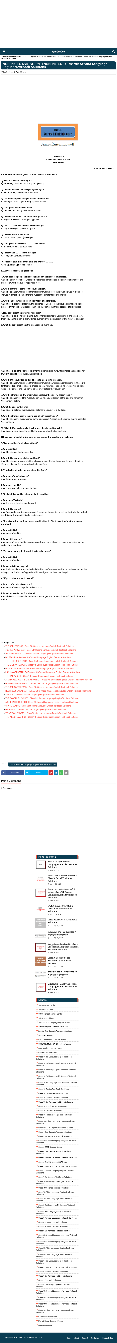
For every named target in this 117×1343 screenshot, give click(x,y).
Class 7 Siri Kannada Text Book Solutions (55, 1177)
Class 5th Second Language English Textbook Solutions (56, 1142)
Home (3, 57)
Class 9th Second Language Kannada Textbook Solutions (56, 1292)
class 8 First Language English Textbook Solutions (54, 1212)
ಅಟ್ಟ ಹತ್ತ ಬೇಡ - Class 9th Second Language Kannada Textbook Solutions (62, 987)
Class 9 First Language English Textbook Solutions (54, 1262)
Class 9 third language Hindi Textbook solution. (53, 1285)
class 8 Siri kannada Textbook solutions (54, 1231)
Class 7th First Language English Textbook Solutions (54, 1182)
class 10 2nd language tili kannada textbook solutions (56, 1077)
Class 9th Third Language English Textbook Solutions (55, 1311)
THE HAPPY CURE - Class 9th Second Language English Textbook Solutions (39, 676)
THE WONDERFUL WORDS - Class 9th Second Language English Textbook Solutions (42, 698)
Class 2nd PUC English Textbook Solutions (55, 1128)
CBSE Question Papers (47, 1052)
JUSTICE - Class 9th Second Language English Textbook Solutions (34, 694)
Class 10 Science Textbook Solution (53, 1098)
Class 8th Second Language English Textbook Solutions (56, 1242)
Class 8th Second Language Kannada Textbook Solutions (56, 1236)
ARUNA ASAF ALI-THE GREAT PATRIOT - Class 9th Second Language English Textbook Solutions (48, 680)
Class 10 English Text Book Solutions (53, 1089)
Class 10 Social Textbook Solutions (52, 1106)
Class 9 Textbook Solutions (49, 1280)
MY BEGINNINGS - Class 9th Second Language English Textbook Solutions (38, 657)
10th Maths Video (45, 1010)
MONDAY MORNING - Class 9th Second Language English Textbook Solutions (39, 668)
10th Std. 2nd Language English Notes (54, 1022)
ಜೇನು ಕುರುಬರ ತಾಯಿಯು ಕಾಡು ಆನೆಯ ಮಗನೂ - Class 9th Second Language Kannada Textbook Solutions (62, 893)
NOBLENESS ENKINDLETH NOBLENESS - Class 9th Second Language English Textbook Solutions (48, 691)
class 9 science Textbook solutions (53, 1272)
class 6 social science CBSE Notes (52, 1162)
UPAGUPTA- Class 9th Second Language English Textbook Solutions (35, 709)
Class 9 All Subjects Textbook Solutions (62, 921)
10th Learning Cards (46, 1005)
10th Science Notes (46, 1018)
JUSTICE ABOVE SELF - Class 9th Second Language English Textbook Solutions (40, 650)
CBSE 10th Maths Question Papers (52, 1040)
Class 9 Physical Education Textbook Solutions (57, 1267)
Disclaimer (95, 1338)
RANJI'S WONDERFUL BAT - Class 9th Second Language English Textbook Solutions (42, 672)
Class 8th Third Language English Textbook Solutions (55, 1249)
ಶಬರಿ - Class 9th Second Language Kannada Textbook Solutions (62, 864)
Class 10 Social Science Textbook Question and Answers (59, 961)
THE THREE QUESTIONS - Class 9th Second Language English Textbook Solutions (41, 661)
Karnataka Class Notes (47, 1317)
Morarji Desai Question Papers (50, 1321)
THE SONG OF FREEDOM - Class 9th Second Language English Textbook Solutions (41, 687)
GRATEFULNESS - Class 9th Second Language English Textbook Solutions (38, 706)
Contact (85, 1338)
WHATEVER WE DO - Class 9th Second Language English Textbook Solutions (39, 654)
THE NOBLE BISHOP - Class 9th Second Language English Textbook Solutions (39, 646)
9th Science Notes (45, 1035)
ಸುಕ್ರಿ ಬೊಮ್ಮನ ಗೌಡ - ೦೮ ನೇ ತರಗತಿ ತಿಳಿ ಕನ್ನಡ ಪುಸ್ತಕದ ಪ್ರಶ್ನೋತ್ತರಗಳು (62, 933)
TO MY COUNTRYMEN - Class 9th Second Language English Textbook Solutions (40, 713)
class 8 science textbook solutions (53, 1226)
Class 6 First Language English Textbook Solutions (54, 1152)
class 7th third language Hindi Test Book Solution (54, 1200)
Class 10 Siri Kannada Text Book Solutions (55, 1102)
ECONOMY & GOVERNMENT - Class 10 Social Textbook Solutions (62, 878)
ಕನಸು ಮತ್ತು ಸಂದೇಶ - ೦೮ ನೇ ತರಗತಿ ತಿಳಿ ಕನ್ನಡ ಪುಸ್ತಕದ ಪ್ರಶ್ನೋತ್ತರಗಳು (62, 973)
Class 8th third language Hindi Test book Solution (54, 1255)
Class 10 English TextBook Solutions (53, 1093)
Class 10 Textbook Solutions (50, 1110)
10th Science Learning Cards (50, 1014)
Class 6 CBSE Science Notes (50, 1147)
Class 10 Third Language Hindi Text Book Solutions (54, 1116)
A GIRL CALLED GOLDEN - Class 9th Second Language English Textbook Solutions (41, 702)
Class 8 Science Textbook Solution (52, 1222)
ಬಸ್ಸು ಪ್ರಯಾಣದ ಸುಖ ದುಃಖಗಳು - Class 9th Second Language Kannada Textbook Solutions (63, 947)
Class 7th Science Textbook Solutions (53, 1188)
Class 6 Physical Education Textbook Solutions (57, 1158)
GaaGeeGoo (8, 72)
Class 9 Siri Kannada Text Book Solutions (55, 1276)
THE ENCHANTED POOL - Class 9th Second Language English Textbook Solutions (41, 665)
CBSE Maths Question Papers (50, 1048)
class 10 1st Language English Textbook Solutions (54, 1058)
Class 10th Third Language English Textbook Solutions (55, 1122)
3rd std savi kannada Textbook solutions (55, 1031)
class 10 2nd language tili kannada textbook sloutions (56, 1064)
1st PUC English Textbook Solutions (53, 1027)
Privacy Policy (107, 1338)
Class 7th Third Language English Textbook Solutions (55, 1193)
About (76, 1338)
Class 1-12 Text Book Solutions (30, 1338)
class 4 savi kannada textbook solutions (55, 1132)
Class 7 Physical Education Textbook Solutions (57, 1166)
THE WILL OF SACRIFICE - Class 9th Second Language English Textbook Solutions (41, 717)
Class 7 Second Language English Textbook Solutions (55, 1172)
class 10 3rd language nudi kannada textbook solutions (56, 1084)
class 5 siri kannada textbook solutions (54, 1136)
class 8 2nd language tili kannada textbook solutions (55, 1206)
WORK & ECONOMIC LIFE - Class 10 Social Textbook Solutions (61, 909)
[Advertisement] (58, 24)
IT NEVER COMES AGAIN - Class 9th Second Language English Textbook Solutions (41, 683)
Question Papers (45, 1325)
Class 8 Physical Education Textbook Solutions (57, 1218)
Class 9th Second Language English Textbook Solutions (29, 57)
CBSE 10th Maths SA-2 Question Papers (54, 1044)
